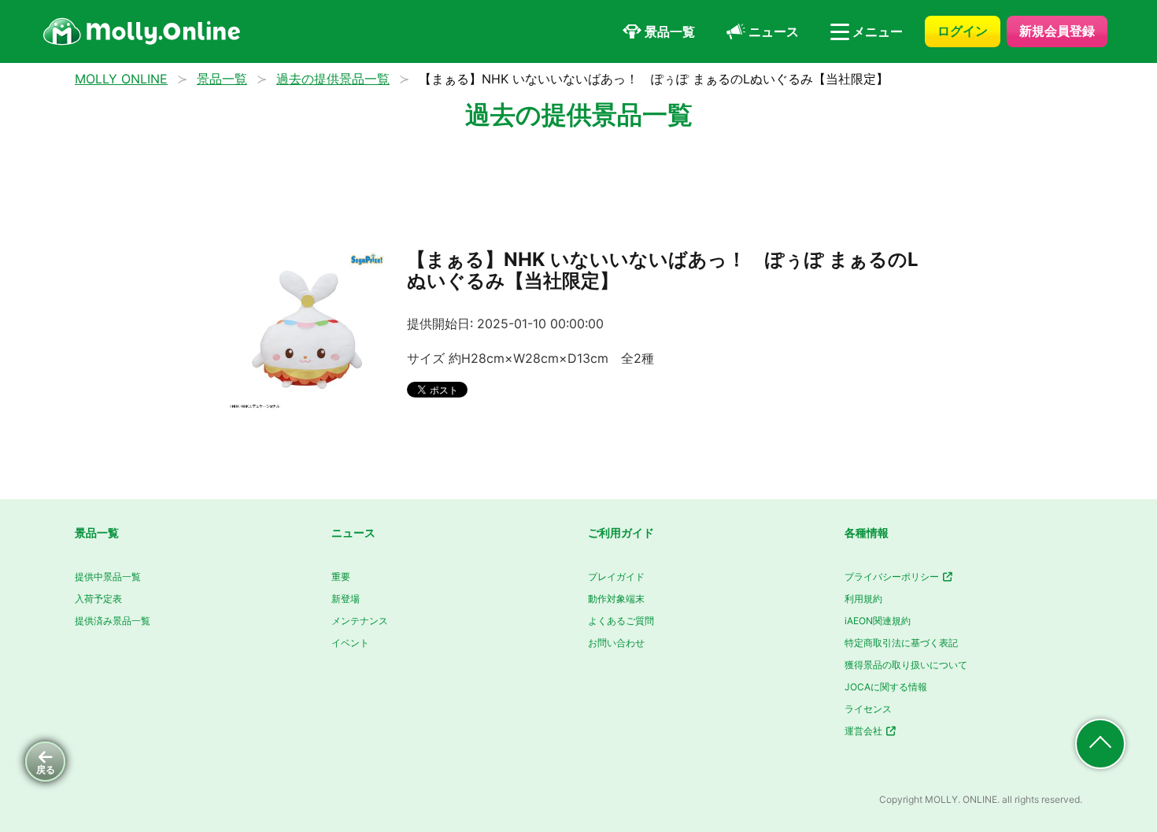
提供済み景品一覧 (112, 621)
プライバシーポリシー (893, 576)
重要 (340, 576)
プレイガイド (616, 576)
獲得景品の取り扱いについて (906, 665)
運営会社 (865, 731)
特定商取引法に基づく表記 (901, 643)
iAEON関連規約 (878, 621)
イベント (350, 643)
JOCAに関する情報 (886, 687)
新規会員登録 (1057, 31)
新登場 (345, 599)
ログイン (962, 31)
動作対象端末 (616, 599)
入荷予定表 (98, 599)
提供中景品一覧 (108, 576)
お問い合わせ (616, 643)
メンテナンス (359, 621)
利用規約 (863, 599)
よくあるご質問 (621, 621)
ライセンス (868, 709)
